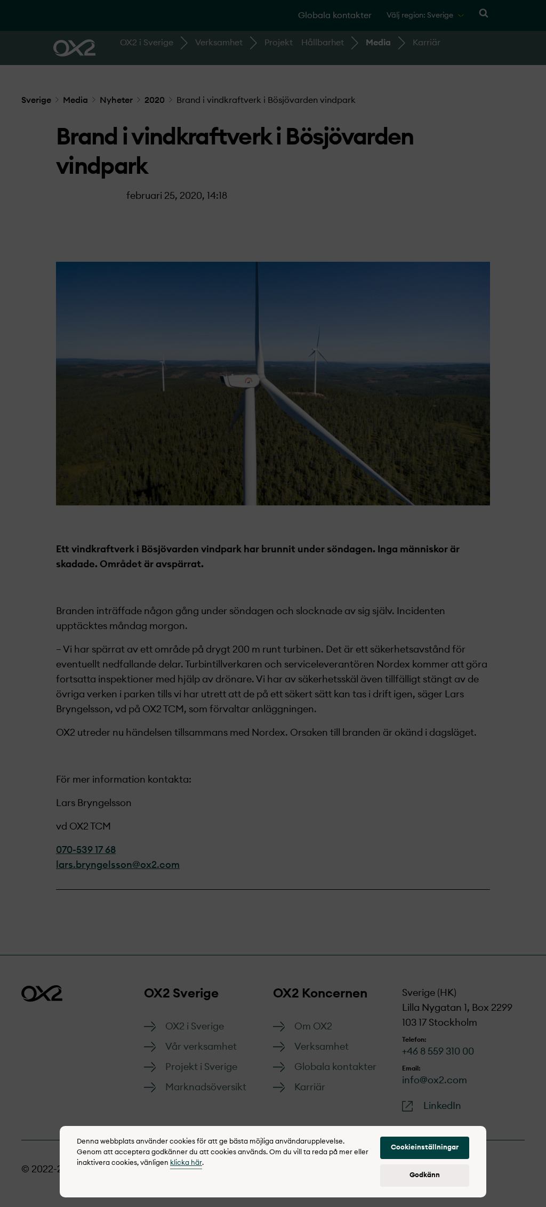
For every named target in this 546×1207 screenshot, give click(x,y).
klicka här (186, 1163)
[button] (424, 1148)
